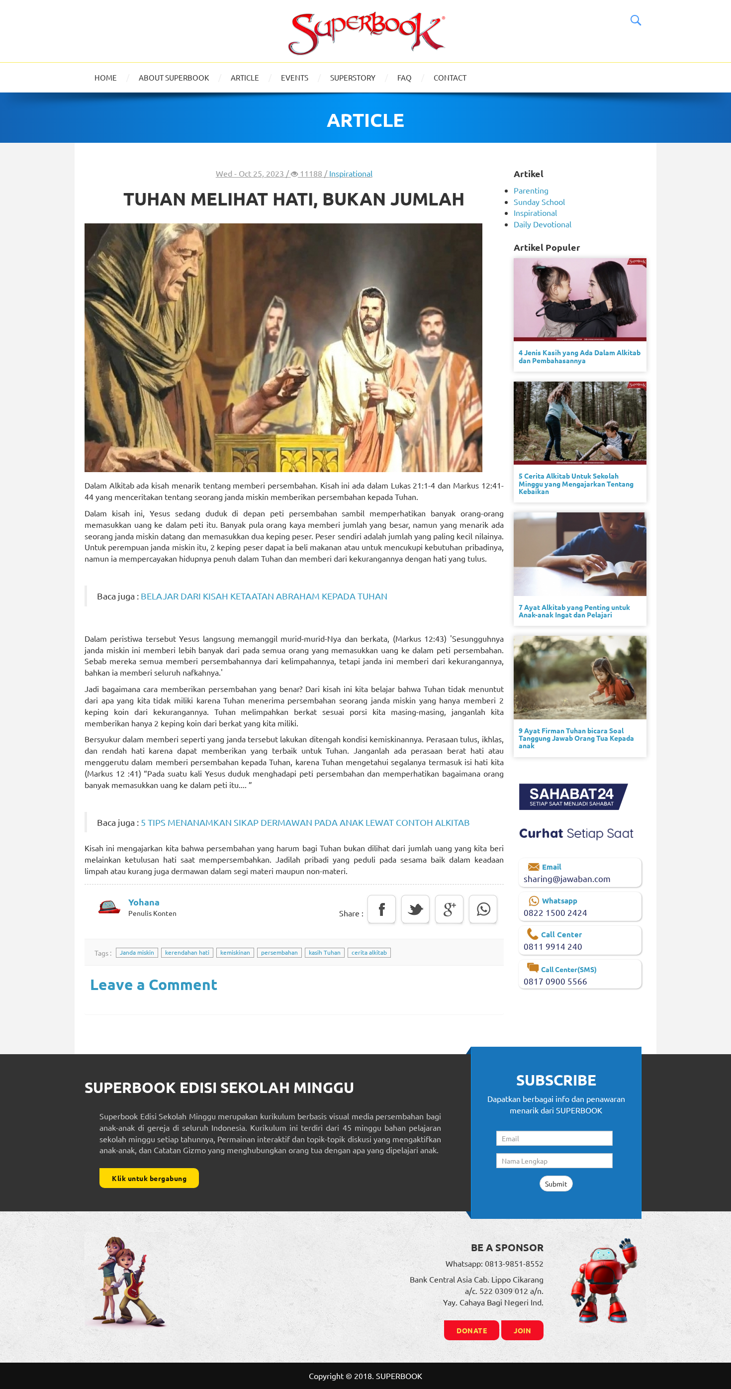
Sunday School (539, 201)
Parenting (531, 190)
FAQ (404, 77)
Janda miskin (137, 952)
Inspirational (350, 173)
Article (245, 77)
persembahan (279, 952)
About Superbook (174, 77)
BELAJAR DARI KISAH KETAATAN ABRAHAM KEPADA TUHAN (263, 596)
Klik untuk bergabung (149, 1178)
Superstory (352, 77)
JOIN (522, 1330)
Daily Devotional (542, 224)
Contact (450, 77)
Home (105, 77)
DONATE (472, 1330)
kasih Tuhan (325, 952)
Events (294, 77)
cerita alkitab (369, 952)
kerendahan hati (187, 952)
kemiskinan (235, 952)
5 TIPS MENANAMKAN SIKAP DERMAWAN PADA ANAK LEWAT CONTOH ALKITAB (305, 822)
